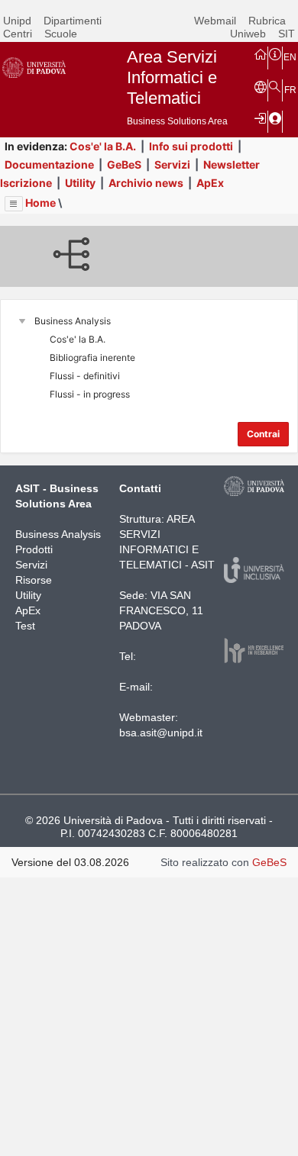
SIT (286, 33)
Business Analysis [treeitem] (72, 321)
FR (290, 90)
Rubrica (267, 20)
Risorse (33, 580)
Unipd (17, 20)
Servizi (172, 164)
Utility (80, 182)
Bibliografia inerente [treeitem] (92, 357)
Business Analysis (58, 534)
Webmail (215, 20)
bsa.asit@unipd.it (160, 732)
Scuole (60, 33)
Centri (17, 33)
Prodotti (34, 549)
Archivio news (146, 182)
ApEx (210, 182)
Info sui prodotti (191, 146)
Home (40, 202)
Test (25, 626)
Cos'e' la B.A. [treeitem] (77, 339)
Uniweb (248, 33)
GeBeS (124, 164)
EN (289, 57)
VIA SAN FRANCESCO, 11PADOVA (161, 610)
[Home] (260, 53)
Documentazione (49, 164)
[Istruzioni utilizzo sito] (275, 53)
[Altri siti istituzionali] (260, 86)
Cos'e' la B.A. (103, 146)
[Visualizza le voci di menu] (14, 203)
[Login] (260, 117)
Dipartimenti (73, 20)
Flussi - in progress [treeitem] (90, 394)
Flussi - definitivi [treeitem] (85, 376)
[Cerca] (275, 86)
